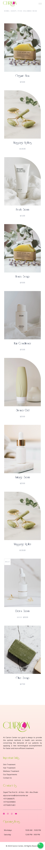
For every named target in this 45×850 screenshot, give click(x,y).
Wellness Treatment (11, 771)
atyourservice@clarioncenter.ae (15, 795)
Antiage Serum (22, 477)
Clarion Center (17, 846)
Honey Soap (22, 277)
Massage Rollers (22, 143)
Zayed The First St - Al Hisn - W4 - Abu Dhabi (20, 792)
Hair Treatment (9, 768)
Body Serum (22, 210)
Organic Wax (22, 76)
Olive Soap (22, 678)
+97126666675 (9, 799)
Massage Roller (22, 544)
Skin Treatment (9, 764)
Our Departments (10, 774)
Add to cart (22, 67)
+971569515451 (9, 805)
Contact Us (7, 778)
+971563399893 (9, 802)
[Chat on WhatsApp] (40, 845)
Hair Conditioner (22, 343)
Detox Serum (23, 611)
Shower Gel (22, 410)
